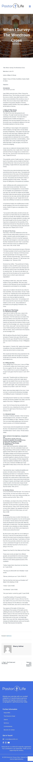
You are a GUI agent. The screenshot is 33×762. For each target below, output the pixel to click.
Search (6, 719)
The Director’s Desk (9, 716)
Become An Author (9, 730)
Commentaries (8, 726)
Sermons (16, 43)
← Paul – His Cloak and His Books (8, 663)
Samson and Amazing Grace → (28, 664)
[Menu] (30, 6)
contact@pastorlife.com (11, 739)
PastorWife (7, 712)
